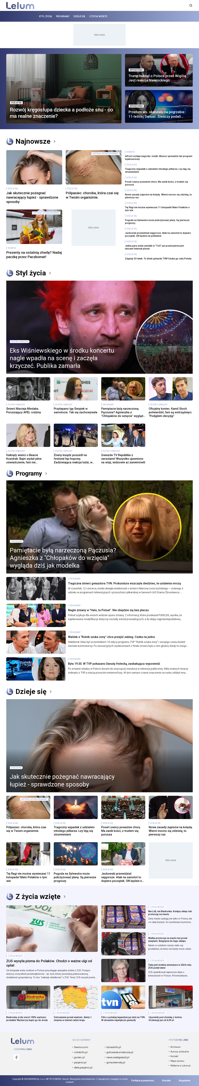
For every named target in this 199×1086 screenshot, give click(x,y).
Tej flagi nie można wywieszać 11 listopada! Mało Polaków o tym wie (157, 209)
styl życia (45, 16)
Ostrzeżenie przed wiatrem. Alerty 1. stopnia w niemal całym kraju (73, 1019)
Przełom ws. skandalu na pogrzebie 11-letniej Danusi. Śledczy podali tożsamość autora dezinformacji (156, 114)
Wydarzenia (136, 70)
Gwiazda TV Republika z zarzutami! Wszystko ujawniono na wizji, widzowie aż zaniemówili (123, 458)
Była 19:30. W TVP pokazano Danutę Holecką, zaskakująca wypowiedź (114, 663)
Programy (108, 404)
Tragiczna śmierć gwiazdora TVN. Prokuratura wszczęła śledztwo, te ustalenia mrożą (124, 583)
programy (62, 16)
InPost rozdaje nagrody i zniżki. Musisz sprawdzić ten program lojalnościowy (158, 157)
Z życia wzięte (38, 896)
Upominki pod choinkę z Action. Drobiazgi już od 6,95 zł (165, 1019)
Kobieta (12, 248)
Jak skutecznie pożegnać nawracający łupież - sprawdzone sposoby (32, 197)
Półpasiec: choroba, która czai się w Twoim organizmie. (92, 195)
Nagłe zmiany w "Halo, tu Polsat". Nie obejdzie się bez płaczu (108, 610)
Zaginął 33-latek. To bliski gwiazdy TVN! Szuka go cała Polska (158, 258)
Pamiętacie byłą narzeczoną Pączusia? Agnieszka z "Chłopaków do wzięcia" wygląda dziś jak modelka (123, 412)
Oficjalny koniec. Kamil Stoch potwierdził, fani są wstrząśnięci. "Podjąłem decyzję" (170, 412)
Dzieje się (16, 103)
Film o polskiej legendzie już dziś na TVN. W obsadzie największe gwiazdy (123, 1019)
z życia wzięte (98, 16)
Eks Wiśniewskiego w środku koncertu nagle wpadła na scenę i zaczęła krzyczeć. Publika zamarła (62, 358)
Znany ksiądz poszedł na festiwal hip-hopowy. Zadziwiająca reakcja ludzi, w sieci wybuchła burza (73, 458)
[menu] (16, 1057)
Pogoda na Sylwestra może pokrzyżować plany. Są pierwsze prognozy (157, 221)
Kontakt (166, 1080)
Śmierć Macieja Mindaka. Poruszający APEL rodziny (23, 410)
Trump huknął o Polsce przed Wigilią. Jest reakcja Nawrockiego (157, 78)
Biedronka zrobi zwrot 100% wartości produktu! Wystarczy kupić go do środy (27, 1019)
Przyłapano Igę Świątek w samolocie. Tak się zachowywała (75, 410)
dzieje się (79, 16)
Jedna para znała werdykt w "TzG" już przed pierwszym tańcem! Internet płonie (154, 247)
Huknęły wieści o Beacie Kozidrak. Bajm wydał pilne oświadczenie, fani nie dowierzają (24, 458)
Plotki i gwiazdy (19, 341)
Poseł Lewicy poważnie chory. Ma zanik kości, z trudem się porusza (156, 183)
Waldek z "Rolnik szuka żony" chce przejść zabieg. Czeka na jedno (111, 637)
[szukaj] (191, 5)
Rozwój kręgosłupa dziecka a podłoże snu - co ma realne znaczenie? (61, 113)
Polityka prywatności (142, 1080)
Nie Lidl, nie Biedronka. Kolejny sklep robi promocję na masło (170, 913)
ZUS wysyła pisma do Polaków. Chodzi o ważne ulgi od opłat (49, 963)
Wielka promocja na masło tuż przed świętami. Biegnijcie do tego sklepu (167, 939)
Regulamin (184, 1080)
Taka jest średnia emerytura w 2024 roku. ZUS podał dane (170, 966)
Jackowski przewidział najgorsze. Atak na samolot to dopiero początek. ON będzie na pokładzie (158, 234)
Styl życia (31, 273)
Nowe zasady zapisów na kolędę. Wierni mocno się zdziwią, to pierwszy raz (158, 196)
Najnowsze (33, 141)
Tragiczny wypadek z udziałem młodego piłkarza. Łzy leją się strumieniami (158, 170)
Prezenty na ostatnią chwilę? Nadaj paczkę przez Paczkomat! (34, 255)
